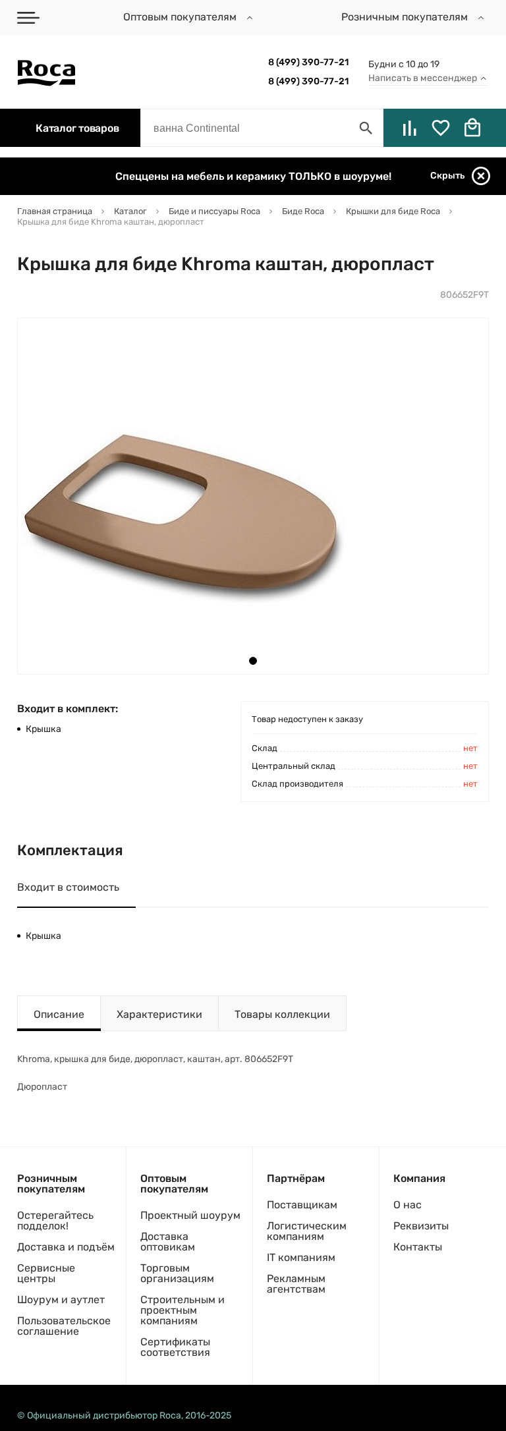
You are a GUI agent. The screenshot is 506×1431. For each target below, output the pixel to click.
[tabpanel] (185, 496)
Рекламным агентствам (296, 1283)
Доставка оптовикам (167, 1241)
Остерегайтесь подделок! (55, 1220)
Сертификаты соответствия (175, 1347)
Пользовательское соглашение (64, 1325)
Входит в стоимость (68, 887)
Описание (59, 1014)
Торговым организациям (177, 1273)
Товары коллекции (282, 1014)
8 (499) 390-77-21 (308, 62)
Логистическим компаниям (307, 1231)
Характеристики (159, 1014)
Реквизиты (421, 1226)
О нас (407, 1204)
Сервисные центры (46, 1273)
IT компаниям (301, 1257)
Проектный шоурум (190, 1215)
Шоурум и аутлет (61, 1299)
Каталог (77, 128)
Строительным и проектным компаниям (182, 1310)
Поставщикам (302, 1204)
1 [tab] (253, 661)
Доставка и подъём (66, 1247)
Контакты (417, 1247)
